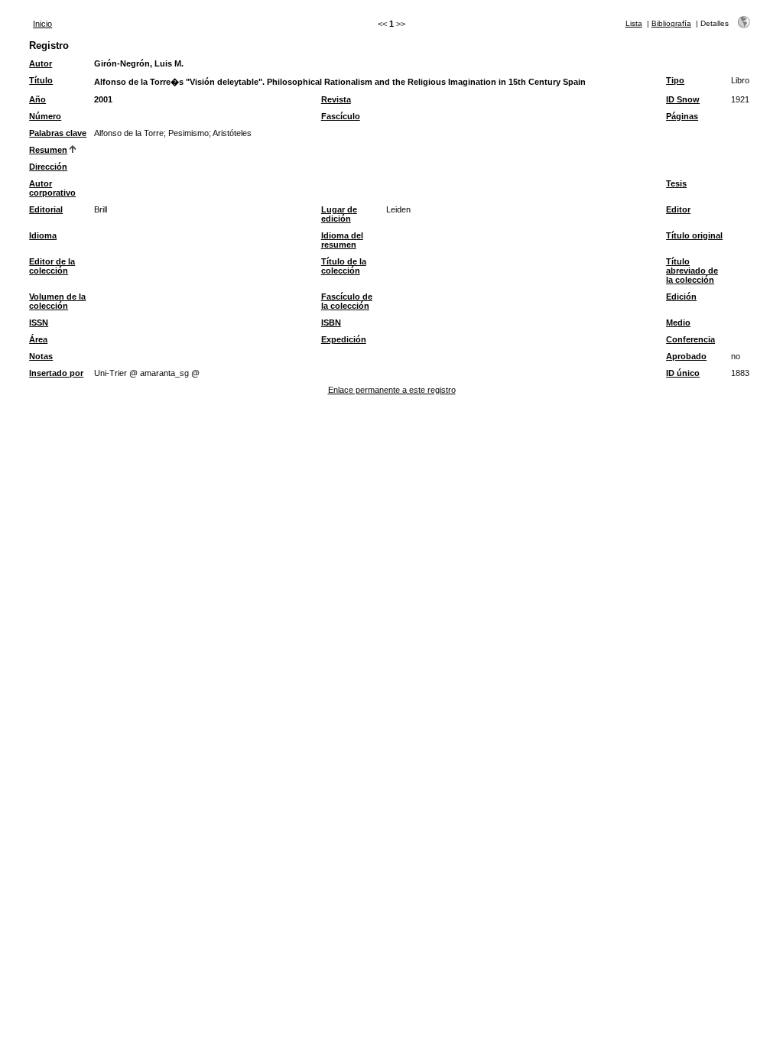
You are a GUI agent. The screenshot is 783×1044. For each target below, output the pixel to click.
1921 (740, 99)
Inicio (42, 23)
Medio (678, 322)
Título (41, 80)
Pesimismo (188, 133)
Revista (336, 99)
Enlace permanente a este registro (392, 389)
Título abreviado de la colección (692, 270)
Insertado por (56, 373)
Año (37, 99)
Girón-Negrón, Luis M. (139, 63)
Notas (41, 356)
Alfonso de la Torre (129, 133)
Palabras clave (57, 133)
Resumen (48, 149)
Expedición (343, 339)
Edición (681, 296)
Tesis (676, 183)
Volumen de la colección (57, 301)
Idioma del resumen (342, 240)
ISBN (331, 322)
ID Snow (683, 99)
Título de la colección (343, 266)
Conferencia (690, 339)
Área (38, 339)
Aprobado (686, 356)
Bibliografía (671, 23)
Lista (633, 23)
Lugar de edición (339, 214)
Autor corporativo (52, 188)
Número (45, 116)
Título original (694, 235)
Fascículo (340, 116)
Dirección (48, 166)
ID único (683, 373)
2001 (103, 99)
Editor (678, 209)
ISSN (38, 322)
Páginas (682, 116)
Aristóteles (232, 133)
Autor (40, 63)
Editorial (46, 209)
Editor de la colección (52, 266)
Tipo (675, 80)
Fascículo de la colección (346, 301)
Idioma (43, 235)
